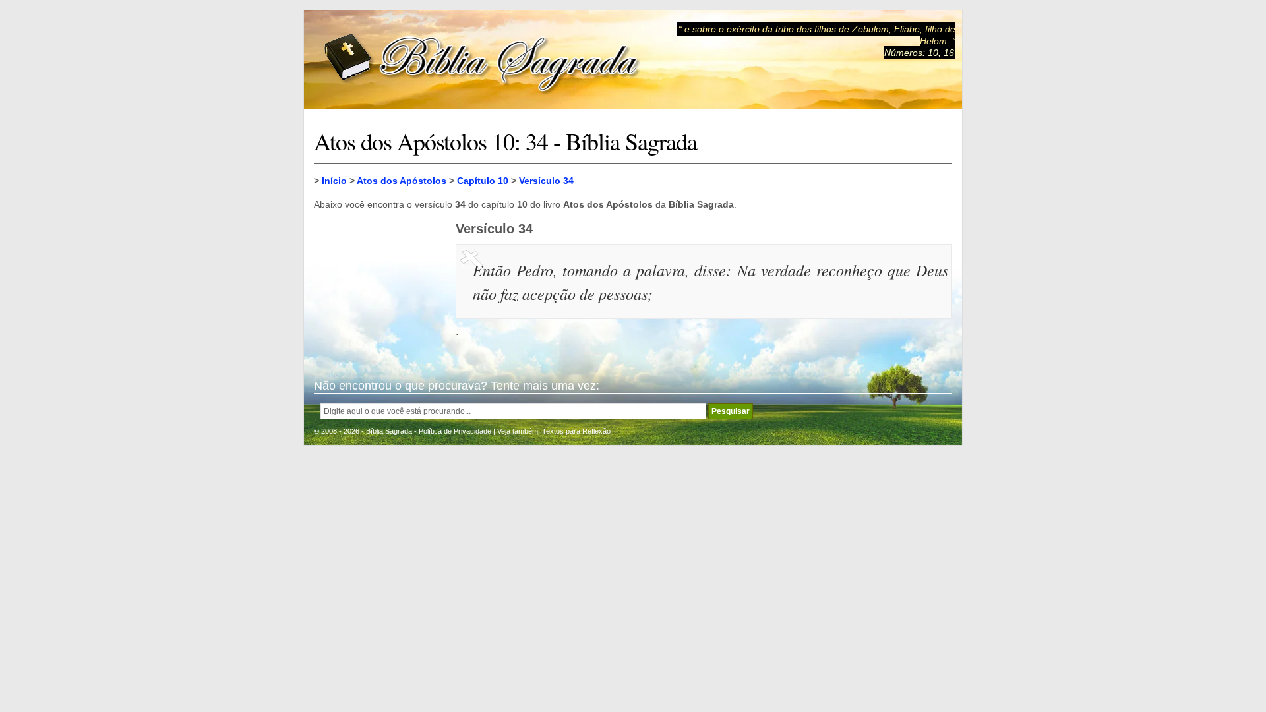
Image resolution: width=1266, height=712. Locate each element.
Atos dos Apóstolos (401, 180)
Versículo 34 (546, 180)
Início (334, 180)
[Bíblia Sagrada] (482, 59)
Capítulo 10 (482, 180)
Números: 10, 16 (919, 52)
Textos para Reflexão (576, 431)
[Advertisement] (380, 287)
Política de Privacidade (455, 431)
